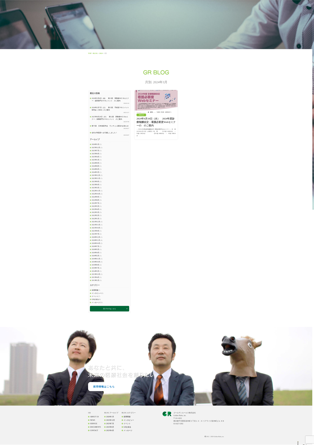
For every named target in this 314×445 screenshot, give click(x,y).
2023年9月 (95, 181)
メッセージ (96, 302)
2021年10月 (96, 228)
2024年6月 (95, 169)
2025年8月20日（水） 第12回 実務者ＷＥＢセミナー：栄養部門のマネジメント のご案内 (110, 118)
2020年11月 (96, 240)
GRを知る (95, 299)
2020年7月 (95, 246)
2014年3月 (95, 271)
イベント (95, 296)
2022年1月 (95, 218)
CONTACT (94, 430)
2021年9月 (95, 231)
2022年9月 (95, 197)
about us (94, 417)
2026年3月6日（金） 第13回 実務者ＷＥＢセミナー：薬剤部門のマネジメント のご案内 (110, 99)
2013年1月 (95, 280)
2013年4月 (95, 277)
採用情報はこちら (104, 386)
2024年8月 (95, 166)
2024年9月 (95, 163)
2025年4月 (95, 157)
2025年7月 (95, 150)
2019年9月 (95, 265)
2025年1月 (95, 160)
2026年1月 (95, 144)
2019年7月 (95, 268)
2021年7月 (95, 234)
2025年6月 (95, 154)
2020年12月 (96, 237)
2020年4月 (95, 252)
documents (95, 427)
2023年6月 (95, 184)
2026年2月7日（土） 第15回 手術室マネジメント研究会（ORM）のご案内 (110, 109)
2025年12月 (96, 147)
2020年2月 (95, 256)
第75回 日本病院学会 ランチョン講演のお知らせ (110, 126)
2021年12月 (96, 222)
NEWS (92, 420)
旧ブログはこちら (109, 309)
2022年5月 (95, 206)
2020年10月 (96, 243)
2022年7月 (95, 203)
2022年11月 (96, 191)
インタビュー (96, 293)
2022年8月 (95, 200)
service (93, 423)
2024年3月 (95, 172)
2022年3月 (95, 212)
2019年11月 (96, 259)
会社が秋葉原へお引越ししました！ (104, 133)
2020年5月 (95, 249)
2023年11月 (96, 178)
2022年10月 (96, 194)
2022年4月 (95, 209)
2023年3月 (95, 188)
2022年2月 (95, 215)
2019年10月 (96, 262)
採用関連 (95, 290)
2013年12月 (96, 274)
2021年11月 (96, 225)
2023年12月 (96, 175)
